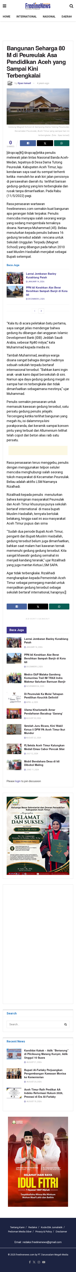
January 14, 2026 (36, 282)
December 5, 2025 (36, 299)
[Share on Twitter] (45, 143)
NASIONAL (49, 16)
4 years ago (43, 83)
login (18, 781)
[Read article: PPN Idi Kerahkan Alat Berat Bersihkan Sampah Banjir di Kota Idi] (15, 292)
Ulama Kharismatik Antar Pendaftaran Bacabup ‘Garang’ (43, 711)
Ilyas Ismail (24, 83)
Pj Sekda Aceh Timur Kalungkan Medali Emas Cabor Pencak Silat (44, 747)
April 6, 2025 (32, 702)
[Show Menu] (4, 6)
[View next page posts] (41, 311)
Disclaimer (61, 1231)
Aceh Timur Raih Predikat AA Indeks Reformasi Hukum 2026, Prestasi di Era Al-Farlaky (43, 1093)
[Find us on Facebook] (30, 1262)
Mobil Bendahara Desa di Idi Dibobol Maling (42, 763)
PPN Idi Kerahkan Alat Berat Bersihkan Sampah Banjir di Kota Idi (47, 291)
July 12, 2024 (32, 754)
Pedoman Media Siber (20, 1231)
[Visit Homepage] (38, 6)
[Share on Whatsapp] (61, 143)
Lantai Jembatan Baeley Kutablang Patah (41, 275)
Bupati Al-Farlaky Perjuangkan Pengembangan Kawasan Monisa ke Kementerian (45, 1073)
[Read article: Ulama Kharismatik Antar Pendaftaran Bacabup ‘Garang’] (14, 713)
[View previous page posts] (34, 311)
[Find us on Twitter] (34, 1262)
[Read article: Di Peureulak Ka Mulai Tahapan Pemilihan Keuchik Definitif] (14, 697)
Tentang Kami (17, 1227)
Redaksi (32, 1227)
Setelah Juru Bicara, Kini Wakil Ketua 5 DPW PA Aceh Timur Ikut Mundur (44, 729)
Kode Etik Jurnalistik (52, 1227)
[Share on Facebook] (28, 143)
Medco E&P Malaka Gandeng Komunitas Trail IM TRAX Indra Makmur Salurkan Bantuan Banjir (44, 677)
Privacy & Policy (43, 1231)
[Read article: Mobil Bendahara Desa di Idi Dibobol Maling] (14, 765)
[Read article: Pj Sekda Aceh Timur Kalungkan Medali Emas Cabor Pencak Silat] (14, 749)
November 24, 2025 (35, 686)
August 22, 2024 (33, 738)
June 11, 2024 (32, 770)
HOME (6, 16)
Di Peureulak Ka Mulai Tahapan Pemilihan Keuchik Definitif (43, 695)
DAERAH (67, 16)
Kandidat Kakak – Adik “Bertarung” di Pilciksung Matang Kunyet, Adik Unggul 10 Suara (46, 1054)
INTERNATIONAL (26, 16)
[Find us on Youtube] (43, 1262)
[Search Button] (71, 6)
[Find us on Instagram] (39, 1262)
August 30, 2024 (33, 718)
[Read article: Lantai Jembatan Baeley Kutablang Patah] (15, 278)
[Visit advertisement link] (38, 1162)
